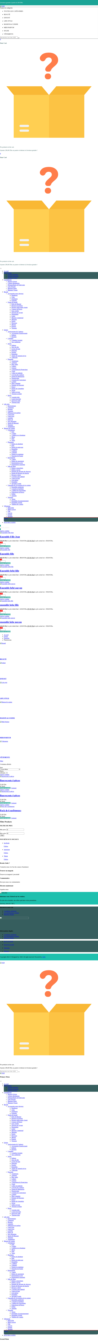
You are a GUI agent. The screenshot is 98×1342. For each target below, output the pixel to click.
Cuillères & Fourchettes (18, 490)
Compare (13, 788)
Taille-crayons (15, 392)
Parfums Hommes (13, 276)
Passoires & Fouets (17, 456)
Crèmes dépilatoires (14, 283)
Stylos (13, 390)
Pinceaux (14, 323)
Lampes (13, 381)
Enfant (6, 330)
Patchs (13, 321)
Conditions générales (10, 911)
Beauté (6, 292)
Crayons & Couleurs (17, 375)
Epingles (14, 300)
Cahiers (13, 366)
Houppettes (14, 314)
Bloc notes (14, 364)
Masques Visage (13, 290)
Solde (6, 518)
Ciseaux (13, 368)
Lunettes (10, 418)
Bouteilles (14, 449)
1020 (43, 957)
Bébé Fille (11, 508)
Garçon (10, 513)
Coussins (10, 411)
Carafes (13, 433)
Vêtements (7, 506)
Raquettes (14, 354)
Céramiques (11, 430)
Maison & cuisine (7, 718)
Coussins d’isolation (17, 489)
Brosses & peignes (17, 305)
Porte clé (10, 419)
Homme (10, 516)
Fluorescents (15, 378)
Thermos (10, 425)
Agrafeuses (14, 361)
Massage (14, 319)
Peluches (14, 350)
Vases (13, 440)
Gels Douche (12, 286)
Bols (12, 432)
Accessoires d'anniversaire (19, 333)
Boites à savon (15, 470)
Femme (10, 514)
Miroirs (13, 324)
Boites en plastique (17, 444)
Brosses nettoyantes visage (19, 307)
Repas (9, 395)
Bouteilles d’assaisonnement (20, 501)
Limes (13, 316)
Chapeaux (11, 407)
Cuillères (14, 451)
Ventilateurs (11, 426)
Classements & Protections (19, 369)
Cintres (13, 459)
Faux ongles (15, 311)
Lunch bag (11, 414)
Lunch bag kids (16, 399)
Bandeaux (14, 295)
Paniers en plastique (17, 454)
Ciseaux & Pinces (16, 309)
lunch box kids (15, 400)
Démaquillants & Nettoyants (16, 285)
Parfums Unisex (12, 278)
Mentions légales (9, 914)
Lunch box (11, 416)
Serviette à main (16, 483)
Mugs (13, 437)
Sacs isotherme (15, 342)
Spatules (14, 495)
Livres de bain (15, 349)
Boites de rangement (17, 461)
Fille (9, 511)
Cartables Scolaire (16, 340)
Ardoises (14, 362)
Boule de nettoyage (17, 447)
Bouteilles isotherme (17, 487)
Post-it (13, 387)
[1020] (2, 6)
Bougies (13, 337)
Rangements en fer (17, 463)
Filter (1, 761)
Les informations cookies (11, 913)
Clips (13, 297)
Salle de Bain (12, 466)
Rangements (11, 457)
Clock (13, 371)
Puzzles (13, 352)
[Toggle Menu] (1, 268)
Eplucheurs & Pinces (17, 492)
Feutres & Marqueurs (17, 376)
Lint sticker (14, 480)
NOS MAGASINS (10, 522)
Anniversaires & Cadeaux (15, 331)
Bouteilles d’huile (16, 502)
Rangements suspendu (18, 464)
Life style (6, 404)
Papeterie (10, 359)
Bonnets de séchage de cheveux (21, 471)
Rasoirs (13, 326)
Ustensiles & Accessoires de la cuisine (19, 485)
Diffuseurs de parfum (14, 413)
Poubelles (14, 482)
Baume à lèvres (12, 281)
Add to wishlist (4, 531)
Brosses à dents (16, 475)
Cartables (10, 338)
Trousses (14, 328)
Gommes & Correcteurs (18, 380)
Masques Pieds (12, 288)
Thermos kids (15, 402)
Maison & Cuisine (9, 428)
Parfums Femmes (13, 274)
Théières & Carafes (17, 504)
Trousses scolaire (16, 394)
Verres (13, 499)
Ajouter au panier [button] (5, 546)
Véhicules (14, 357)
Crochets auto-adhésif (18, 476)
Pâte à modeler (15, 383)
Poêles (13, 494)
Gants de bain (15, 478)
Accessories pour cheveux (15, 293)
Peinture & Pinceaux (17, 385)
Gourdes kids (15, 397)
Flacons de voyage (17, 312)
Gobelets (14, 452)
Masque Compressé (17, 318)
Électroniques (12, 406)
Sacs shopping (12, 421)
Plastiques (11, 442)
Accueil (6, 271)
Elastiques (14, 299)
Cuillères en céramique (18, 435)
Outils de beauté (12, 302)
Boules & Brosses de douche (20, 473)
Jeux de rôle (15, 347)
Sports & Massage (13, 423)
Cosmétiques (8, 280)
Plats (12, 438)
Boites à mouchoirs (17, 468)
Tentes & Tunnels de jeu (18, 356)
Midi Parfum (7, 273)
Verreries (10, 497)
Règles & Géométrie (17, 388)
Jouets (9, 343)
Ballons (13, 335)
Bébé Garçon (12, 509)
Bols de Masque (16, 304)
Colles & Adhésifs (16, 373)
